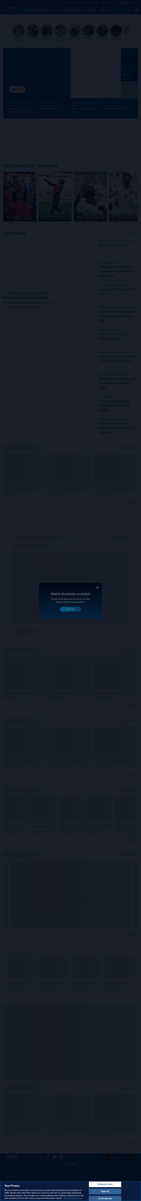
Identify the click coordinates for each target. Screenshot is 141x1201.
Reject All (105, 1191)
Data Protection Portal (72, 1198)
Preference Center (105, 1184)
